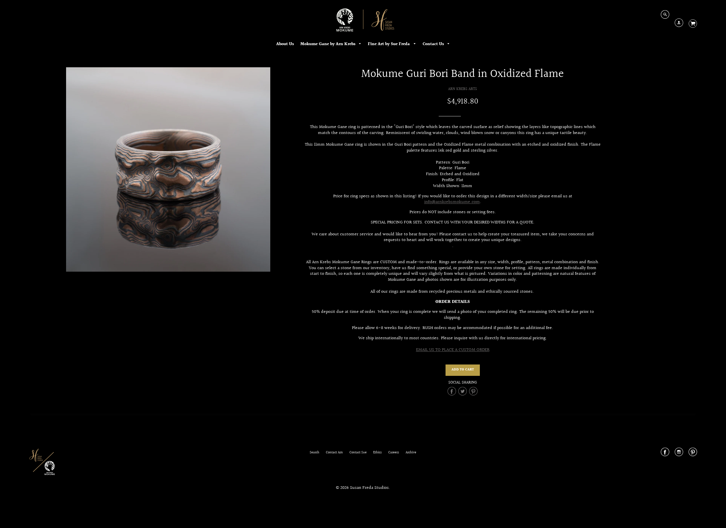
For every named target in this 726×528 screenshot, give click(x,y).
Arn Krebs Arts (462, 89)
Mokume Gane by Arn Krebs (328, 44)
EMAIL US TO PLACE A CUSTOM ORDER (452, 349)
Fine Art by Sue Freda (389, 44)
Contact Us (434, 44)
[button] (463, 370)
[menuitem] (285, 44)
